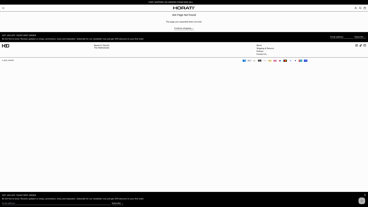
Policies (259, 51)
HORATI (11, 60)
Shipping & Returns (265, 48)
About (259, 45)
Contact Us (261, 54)
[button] (360, 8)
